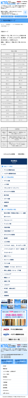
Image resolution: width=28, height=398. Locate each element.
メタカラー (7, 284)
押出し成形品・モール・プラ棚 (12, 270)
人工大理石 (7, 241)
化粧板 (6, 292)
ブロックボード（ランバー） (12, 188)
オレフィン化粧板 (9, 259)
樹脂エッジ (7, 277)
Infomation (6, 390)
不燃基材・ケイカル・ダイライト (13, 266)
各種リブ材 (7, 281)
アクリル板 (7, 263)
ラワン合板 (7, 180)
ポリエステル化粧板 (9, 154)
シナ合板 (6, 184)
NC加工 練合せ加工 (9, 288)
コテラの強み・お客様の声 (9, 371)
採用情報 (5, 387)
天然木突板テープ (9, 231)
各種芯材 (6, 202)
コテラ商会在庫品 (9, 177)
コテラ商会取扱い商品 (17, 24)
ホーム (2, 24)
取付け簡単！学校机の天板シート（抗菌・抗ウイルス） (15, 214)
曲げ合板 (6, 195)
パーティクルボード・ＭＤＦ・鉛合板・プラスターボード (15, 250)
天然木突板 (21, 154)
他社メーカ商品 (8, 166)
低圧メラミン (7, 256)
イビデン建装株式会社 (10, 173)
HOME (4, 366)
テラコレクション (7, 379)
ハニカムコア (7, 274)
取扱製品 (8, 24)
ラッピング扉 (7, 223)
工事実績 (5, 382)
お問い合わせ (6, 393)
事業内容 (5, 368)
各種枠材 (6, 295)
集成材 (6, 238)
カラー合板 (7, 198)
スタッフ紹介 (6, 374)
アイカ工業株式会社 (9, 170)
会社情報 (5, 385)
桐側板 (6, 206)
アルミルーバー (8, 220)
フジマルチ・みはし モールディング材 (15, 245)
